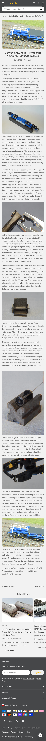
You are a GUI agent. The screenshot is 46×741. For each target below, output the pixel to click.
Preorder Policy (34, 728)
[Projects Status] (34, 3)
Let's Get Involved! (16, 16)
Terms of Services (28, 678)
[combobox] (23, 9)
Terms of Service (17, 732)
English (22, 706)
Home (4, 16)
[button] (40, 735)
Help (28, 732)
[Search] (41, 9)
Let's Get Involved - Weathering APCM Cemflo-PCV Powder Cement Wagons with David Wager (16, 632)
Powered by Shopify (25, 737)
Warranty (5, 732)
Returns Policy (20, 728)
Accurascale (12, 737)
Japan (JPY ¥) (10, 705)
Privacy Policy (7, 728)
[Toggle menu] (3, 3)
